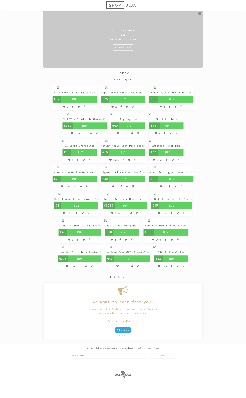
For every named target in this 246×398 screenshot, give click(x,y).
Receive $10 (123, 47)
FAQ (105, 392)
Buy (75, 99)
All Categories (125, 79)
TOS (112, 392)
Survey (126, 392)
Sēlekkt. (146, 392)
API (118, 392)
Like (76, 133)
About (98, 392)
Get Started (123, 330)
